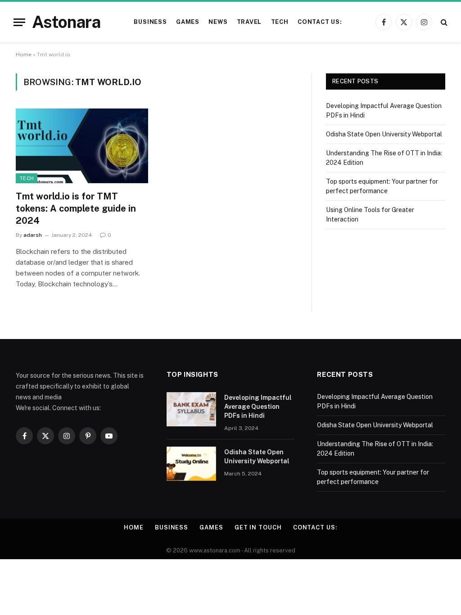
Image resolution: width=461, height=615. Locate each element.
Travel (249, 21)
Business (150, 21)
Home (24, 54)
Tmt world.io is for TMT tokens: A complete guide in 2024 (76, 208)
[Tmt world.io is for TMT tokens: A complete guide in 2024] (82, 146)
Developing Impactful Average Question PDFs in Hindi (258, 406)
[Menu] (19, 22)
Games (187, 21)
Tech (280, 21)
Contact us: (320, 21)
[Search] (443, 22)
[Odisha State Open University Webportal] (191, 464)
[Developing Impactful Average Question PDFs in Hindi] (191, 409)
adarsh (32, 235)
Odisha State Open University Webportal (384, 134)
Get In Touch (258, 527)
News (217, 21)
